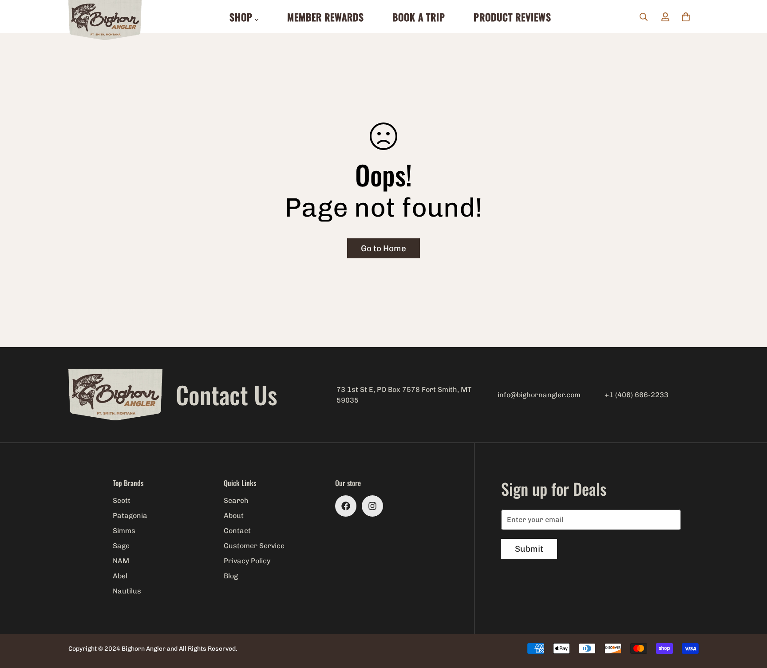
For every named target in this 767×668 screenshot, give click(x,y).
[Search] (643, 17)
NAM (121, 561)
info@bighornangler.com (539, 395)
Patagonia (130, 515)
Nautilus (127, 591)
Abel (120, 576)
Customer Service (254, 546)
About (234, 515)
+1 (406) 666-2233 (636, 395)
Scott (121, 500)
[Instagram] (372, 506)
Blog (231, 576)
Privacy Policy (247, 561)
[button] (686, 17)
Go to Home (383, 248)
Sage (121, 546)
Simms (124, 530)
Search (236, 500)
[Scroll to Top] (749, 619)
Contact (237, 530)
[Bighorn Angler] (105, 20)
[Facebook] (345, 506)
